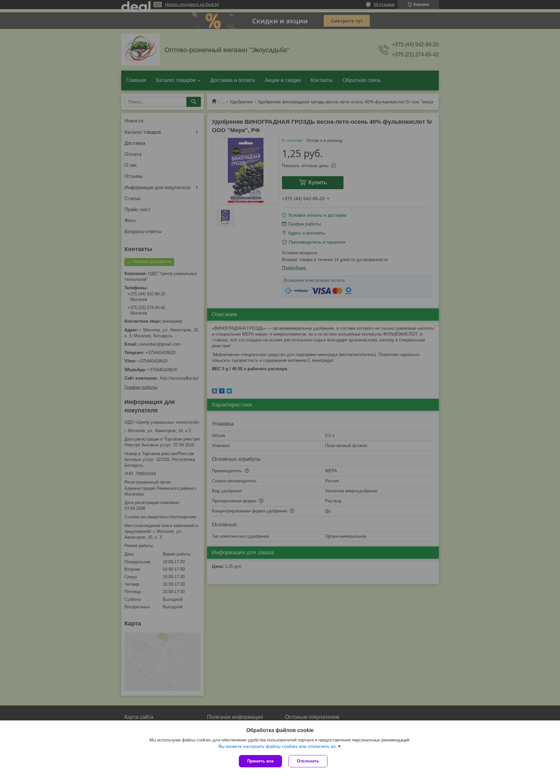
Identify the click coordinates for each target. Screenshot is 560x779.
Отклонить (308, 761)
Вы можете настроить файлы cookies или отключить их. (277, 746)
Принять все (260, 761)
